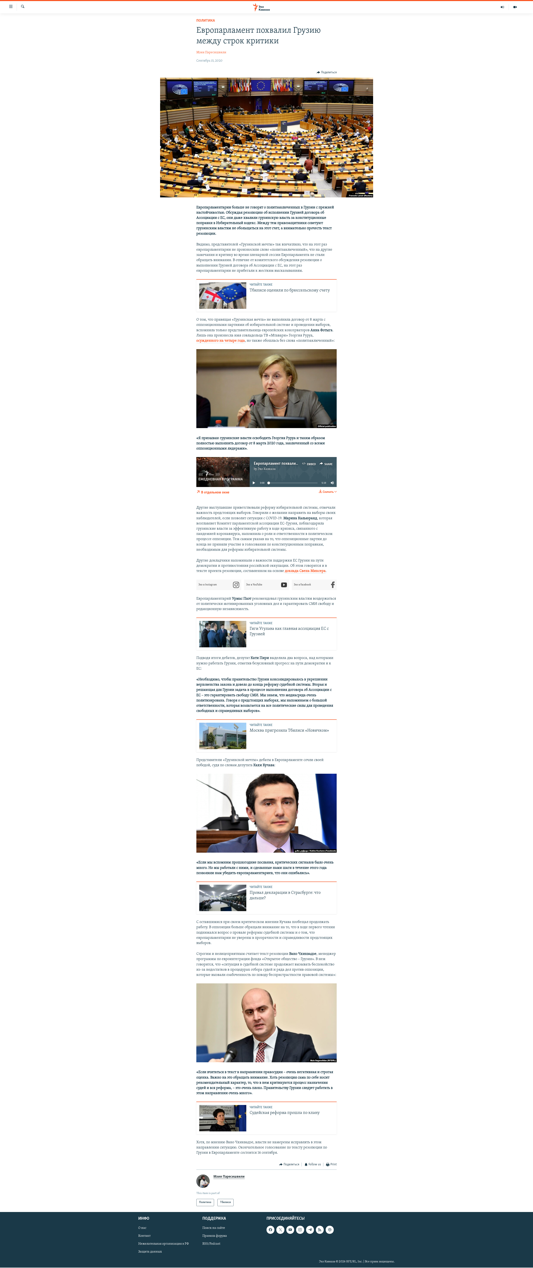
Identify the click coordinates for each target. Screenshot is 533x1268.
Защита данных (150, 1251)
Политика (205, 21)
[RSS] (320, 1230)
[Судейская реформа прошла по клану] (222, 1118)
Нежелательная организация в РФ (163, 1244)
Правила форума (214, 1236)
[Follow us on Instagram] (300, 1230)
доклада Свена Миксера (305, 571)
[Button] (327, 72)
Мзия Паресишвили (211, 52)
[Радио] (502, 7)
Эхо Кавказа (267, 469)
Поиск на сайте (213, 1228)
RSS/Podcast (211, 1244)
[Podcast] (330, 1230)
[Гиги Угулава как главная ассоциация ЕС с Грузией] (222, 634)
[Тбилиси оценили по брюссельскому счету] (222, 295)
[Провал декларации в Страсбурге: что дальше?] (222, 898)
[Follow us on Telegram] (310, 1230)
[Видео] (515, 7)
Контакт (144, 1236)
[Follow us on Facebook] (270, 1230)
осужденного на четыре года (220, 341)
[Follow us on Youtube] (290, 1230)
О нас (142, 1228)
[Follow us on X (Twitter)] (280, 1230)
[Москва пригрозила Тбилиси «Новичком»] (222, 736)
